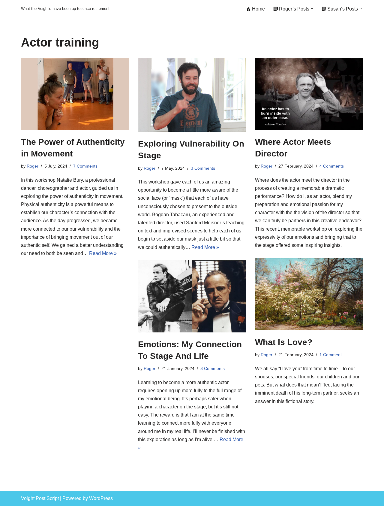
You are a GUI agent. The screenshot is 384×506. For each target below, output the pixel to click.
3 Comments (203, 168)
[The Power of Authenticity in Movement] (75, 94)
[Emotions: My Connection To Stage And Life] (192, 296)
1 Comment (331, 354)
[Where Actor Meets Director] (309, 94)
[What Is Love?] (309, 294)
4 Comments (332, 166)
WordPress (101, 498)
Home (258, 8)
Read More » (103, 253)
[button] (312, 9)
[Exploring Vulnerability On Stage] (192, 95)
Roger (32, 166)
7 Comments (85, 166)
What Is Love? (283, 342)
